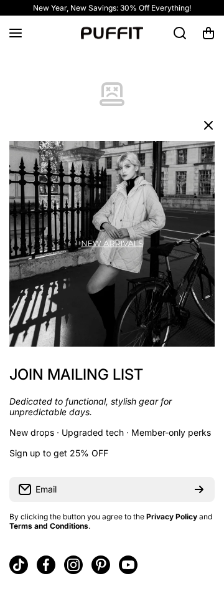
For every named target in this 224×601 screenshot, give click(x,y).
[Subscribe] (199, 489)
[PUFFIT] (112, 33)
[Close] (208, 125)
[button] (208, 33)
